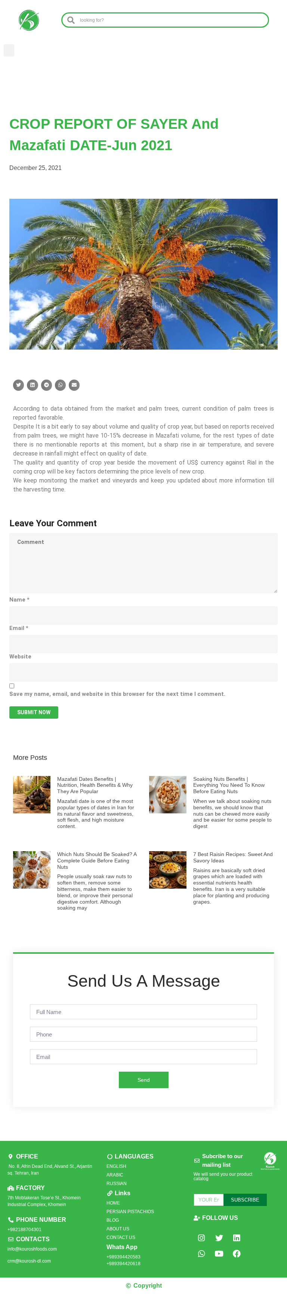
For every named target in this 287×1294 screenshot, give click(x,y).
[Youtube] (219, 1253)
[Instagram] (201, 1238)
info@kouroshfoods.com (32, 1249)
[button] (9, 50)
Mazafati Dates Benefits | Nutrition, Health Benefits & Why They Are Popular (95, 785)
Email (18, 628)
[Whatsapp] (201, 1253)
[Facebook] (236, 1253)
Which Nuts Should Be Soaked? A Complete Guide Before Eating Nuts (96, 860)
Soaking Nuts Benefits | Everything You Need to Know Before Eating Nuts (229, 785)
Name (19, 599)
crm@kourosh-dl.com (29, 1261)
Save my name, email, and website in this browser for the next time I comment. (117, 694)
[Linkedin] (236, 1238)
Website (20, 656)
